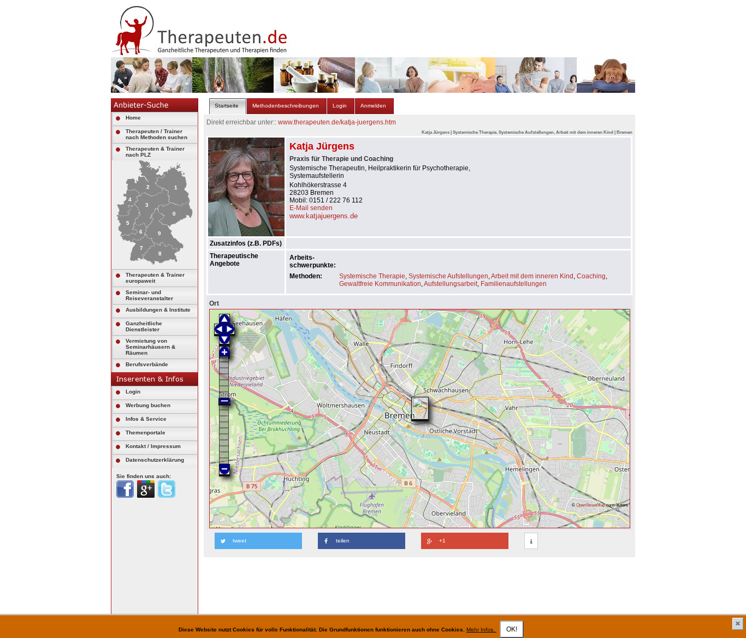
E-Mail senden (311, 208)
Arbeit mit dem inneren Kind (532, 276)
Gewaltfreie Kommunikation (380, 284)
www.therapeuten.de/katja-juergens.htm (337, 122)
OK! (511, 629)
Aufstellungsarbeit (450, 284)
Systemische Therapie (372, 276)
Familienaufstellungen (514, 284)
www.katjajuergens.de (323, 216)
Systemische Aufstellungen (448, 276)
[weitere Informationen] (531, 541)
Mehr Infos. (481, 630)
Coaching (591, 276)
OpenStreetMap (590, 505)
